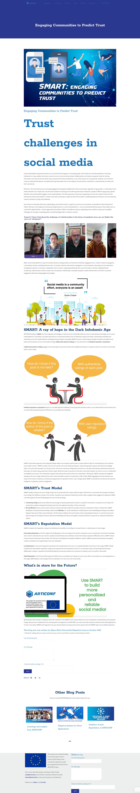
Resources (92, 3)
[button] (69, 741)
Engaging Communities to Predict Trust (51, 111)
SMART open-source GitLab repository (102, 625)
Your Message (28, 647)
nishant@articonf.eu (31, 777)
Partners (67, 3)
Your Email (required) (30, 638)
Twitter (35, 782)
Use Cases (58, 3)
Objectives (47, 3)
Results (83, 3)
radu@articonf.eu (30, 775)
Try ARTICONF (105, 3)
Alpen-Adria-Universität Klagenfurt (66, 630)
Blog (75, 3)
